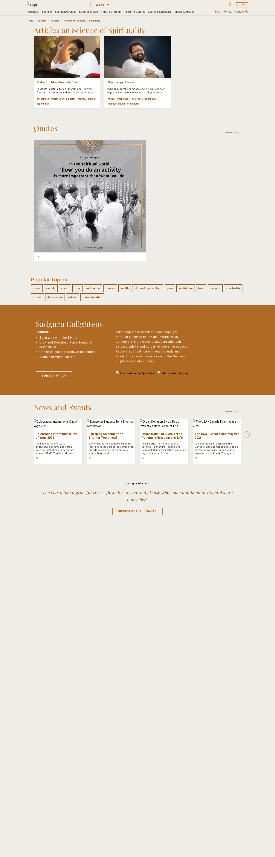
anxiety (51, 288)
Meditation (185, 288)
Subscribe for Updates (137, 511)
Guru (170, 288)
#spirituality (43, 103)
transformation (92, 297)
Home (30, 20)
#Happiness (43, 99)
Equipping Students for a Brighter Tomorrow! (106, 435)
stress (37, 297)
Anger (65, 288)
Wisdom (42, 20)
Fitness (110, 288)
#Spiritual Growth (86, 99)
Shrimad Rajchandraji (147, 288)
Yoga (77, 288)
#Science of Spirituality (63, 99)
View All (231, 132)
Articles (55, 20)
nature (72, 297)
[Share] (38, 257)
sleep (37, 288)
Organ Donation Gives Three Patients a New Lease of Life (162, 435)
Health (124, 288)
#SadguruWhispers (137, 483)
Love (201, 288)
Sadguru (215, 288)
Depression (55, 297)
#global (111, 99)
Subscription (54, 375)
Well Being (93, 288)
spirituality (233, 288)
